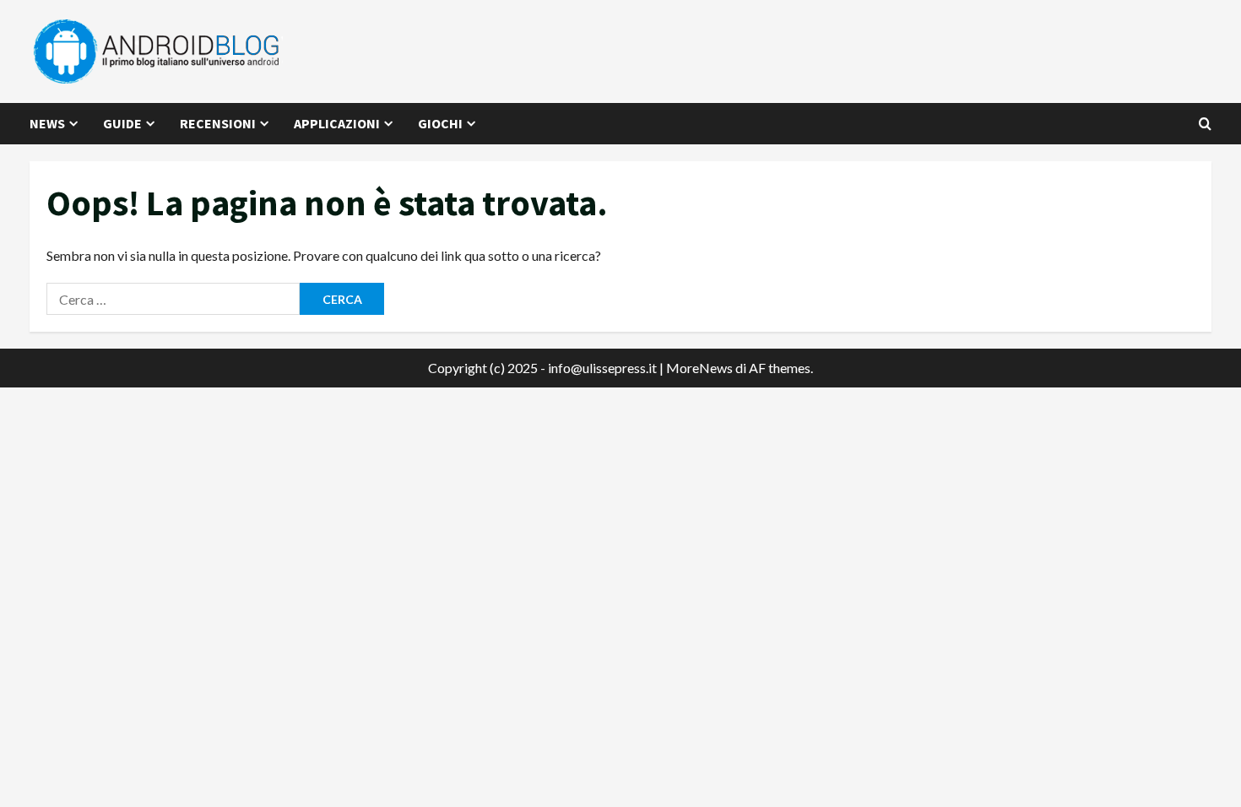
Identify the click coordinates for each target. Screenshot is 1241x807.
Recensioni (218, 123)
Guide (122, 123)
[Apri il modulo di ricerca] (1205, 123)
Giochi (440, 123)
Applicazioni (337, 123)
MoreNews (699, 368)
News (47, 123)
